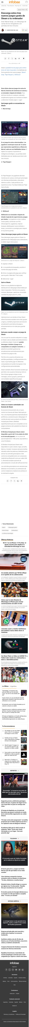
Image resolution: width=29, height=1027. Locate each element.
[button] (2, 2)
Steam (3, 527)
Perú (8, 981)
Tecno (3, 9)
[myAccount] (26, 2)
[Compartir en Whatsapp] (5, 58)
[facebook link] (6, 970)
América (5, 977)
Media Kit (14, 1005)
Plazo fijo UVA (15, 5)
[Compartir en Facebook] (8, 58)
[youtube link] (16, 970)
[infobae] (14, 2)
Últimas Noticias (22, 981)
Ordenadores (14, 530)
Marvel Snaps (5, 530)
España (15, 977)
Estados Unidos (22, 977)
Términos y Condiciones (9, 1014)
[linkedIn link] (22, 970)
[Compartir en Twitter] (12, 58)
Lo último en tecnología (7, 533)
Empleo (17, 993)
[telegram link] (19, 970)
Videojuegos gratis (12, 527)
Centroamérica (14, 981)
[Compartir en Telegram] (19, 58)
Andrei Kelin (22, 5)
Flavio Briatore (8, 5)
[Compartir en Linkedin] (15, 58)
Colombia (10, 977)
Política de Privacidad (21, 1014)
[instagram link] (13, 970)
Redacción (12, 993)
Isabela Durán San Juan (12, 30)
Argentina (5, 1002)
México (4, 981)
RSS (14, 985)
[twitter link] (9, 970)
